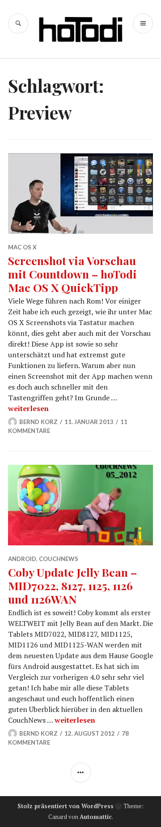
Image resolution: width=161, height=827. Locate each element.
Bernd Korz (38, 421)
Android (22, 558)
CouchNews (58, 558)
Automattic (96, 817)
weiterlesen (28, 408)
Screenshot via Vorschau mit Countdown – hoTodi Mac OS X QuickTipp (72, 274)
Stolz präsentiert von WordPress (65, 806)
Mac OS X (22, 247)
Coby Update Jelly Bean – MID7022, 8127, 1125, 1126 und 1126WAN (72, 585)
